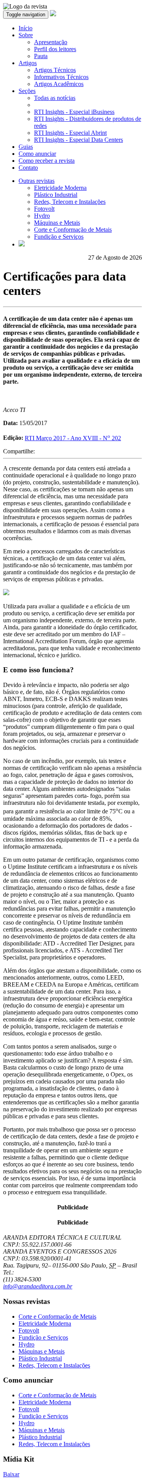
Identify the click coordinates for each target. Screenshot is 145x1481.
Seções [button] (27, 91)
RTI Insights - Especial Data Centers (78, 139)
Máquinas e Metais (57, 222)
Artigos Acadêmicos (59, 84)
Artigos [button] (28, 63)
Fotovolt (44, 208)
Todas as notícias (54, 98)
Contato (28, 167)
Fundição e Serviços (59, 236)
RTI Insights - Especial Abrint (70, 132)
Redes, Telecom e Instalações (70, 201)
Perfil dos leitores (55, 49)
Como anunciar (37, 153)
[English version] (22, 244)
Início (25, 28)
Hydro (42, 215)
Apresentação (50, 42)
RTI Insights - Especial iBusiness (74, 111)
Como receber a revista (47, 160)
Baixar (11, 1474)
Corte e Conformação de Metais (73, 229)
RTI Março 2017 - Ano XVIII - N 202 (73, 438)
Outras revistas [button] (37, 180)
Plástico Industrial (55, 194)
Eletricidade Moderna (60, 187)
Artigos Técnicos (55, 70)
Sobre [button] (26, 35)
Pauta (41, 56)
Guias (26, 146)
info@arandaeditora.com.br (37, 1286)
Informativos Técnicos (61, 77)
